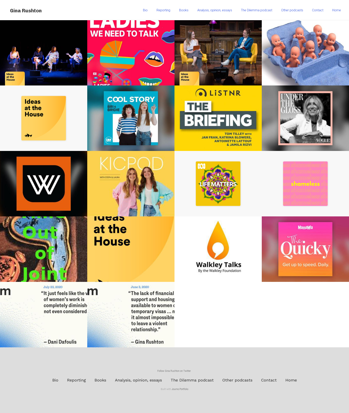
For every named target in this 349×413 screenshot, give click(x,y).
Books (183, 10)
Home (336, 10)
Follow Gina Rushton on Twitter (173, 371)
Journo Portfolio (180, 389)
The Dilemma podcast (256, 10)
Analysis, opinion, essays (214, 10)
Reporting (163, 10)
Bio (145, 10)
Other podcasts (292, 10)
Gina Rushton (26, 11)
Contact (317, 10)
